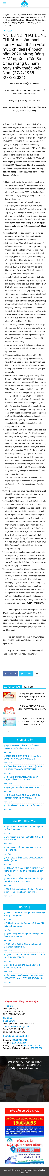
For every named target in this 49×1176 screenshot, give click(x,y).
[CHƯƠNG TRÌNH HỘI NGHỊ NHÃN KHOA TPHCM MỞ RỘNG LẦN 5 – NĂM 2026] (9, 721)
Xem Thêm (8, 752)
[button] (45, 3)
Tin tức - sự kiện (18, 15)
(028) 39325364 (18, 1065)
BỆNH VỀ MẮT (24, 740)
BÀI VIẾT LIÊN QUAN (12, 687)
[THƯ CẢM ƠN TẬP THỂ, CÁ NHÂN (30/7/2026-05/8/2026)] (9, 709)
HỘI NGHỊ (24, 907)
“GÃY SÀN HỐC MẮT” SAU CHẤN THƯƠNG (25, 805)
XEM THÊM (28, 687)
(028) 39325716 (34, 1065)
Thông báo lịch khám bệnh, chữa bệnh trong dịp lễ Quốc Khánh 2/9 (32, 697)
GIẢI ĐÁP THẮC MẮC (24, 820)
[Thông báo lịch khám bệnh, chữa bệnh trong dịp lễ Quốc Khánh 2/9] (9, 696)
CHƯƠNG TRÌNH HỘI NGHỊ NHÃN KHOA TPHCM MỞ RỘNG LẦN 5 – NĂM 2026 (32, 722)
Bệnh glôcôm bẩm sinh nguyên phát (22, 787)
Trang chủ (6, 15)
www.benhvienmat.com (28, 1068)
